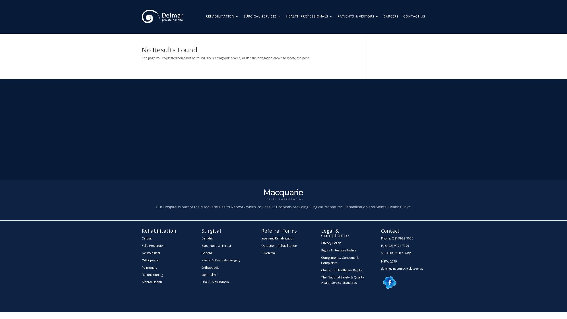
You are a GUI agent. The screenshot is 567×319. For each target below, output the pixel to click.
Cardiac (147, 238)
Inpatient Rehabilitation (277, 238)
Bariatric (208, 238)
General (207, 253)
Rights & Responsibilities (338, 250)
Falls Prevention (153, 245)
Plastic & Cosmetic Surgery (221, 260)
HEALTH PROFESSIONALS (307, 16)
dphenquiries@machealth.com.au (402, 268)
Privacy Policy (331, 243)
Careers (391, 16)
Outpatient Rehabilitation (279, 245)
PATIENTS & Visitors (356, 16)
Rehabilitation (220, 16)
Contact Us (414, 16)
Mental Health (152, 282)
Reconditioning (152, 274)
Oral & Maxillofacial (215, 282)
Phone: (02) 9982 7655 (397, 238)
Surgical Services (260, 16)
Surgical (211, 231)
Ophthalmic (210, 274)
